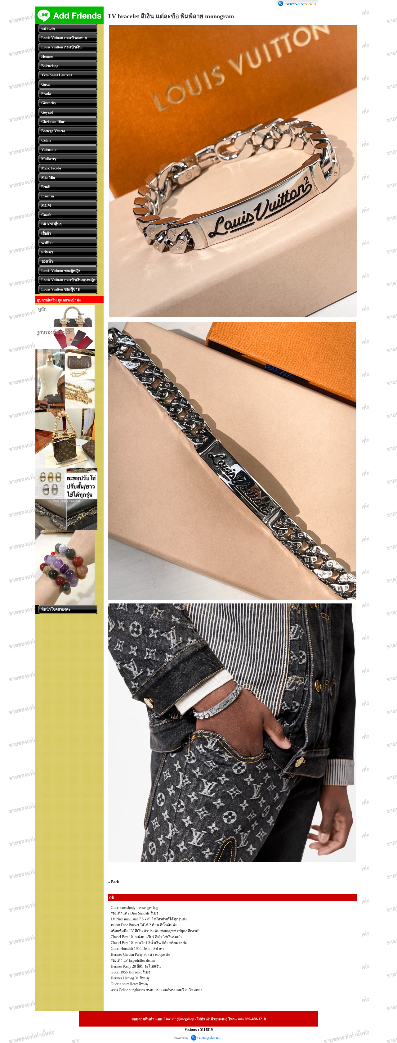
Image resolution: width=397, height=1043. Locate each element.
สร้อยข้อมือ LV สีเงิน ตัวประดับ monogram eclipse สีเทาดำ (156, 931)
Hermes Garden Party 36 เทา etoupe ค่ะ (140, 954)
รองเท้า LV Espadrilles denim (133, 960)
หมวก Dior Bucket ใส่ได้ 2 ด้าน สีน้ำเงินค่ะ (144, 925)
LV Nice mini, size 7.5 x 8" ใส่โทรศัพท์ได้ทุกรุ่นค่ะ (149, 919)
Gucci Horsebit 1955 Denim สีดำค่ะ (137, 948)
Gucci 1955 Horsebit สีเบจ (130, 972)
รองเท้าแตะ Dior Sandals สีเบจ (134, 913)
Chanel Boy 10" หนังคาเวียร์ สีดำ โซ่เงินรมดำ (146, 937)
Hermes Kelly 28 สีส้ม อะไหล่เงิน (136, 966)
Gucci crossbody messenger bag (134, 907)
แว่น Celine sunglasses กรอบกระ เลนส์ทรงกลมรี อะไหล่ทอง (156, 990)
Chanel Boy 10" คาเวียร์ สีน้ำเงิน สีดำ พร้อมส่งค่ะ (149, 943)
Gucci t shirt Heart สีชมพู (129, 984)
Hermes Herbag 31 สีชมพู (130, 978)
